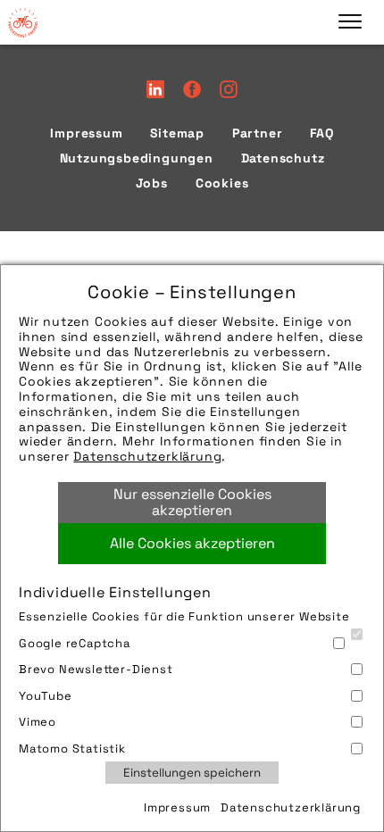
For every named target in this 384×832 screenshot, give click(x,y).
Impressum (177, 807)
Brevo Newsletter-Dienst (96, 669)
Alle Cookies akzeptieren (192, 543)
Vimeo (37, 721)
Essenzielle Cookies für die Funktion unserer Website (184, 616)
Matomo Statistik (72, 748)
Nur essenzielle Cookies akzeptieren (192, 502)
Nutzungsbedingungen (136, 158)
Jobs (152, 183)
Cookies (222, 183)
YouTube (45, 695)
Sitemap (177, 133)
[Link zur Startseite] (22, 22)
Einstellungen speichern (192, 772)
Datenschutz (283, 158)
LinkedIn (155, 89)
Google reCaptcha (74, 643)
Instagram (229, 89)
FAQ (321, 133)
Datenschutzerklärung (147, 456)
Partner (257, 133)
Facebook (192, 89)
